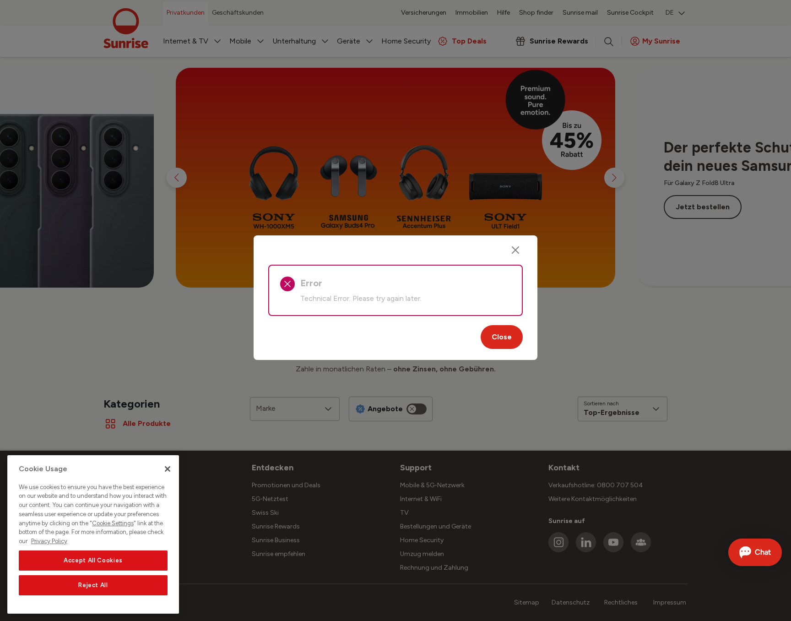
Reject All (93, 585)
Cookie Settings (113, 523)
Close (502, 336)
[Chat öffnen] (755, 552)
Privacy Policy (49, 541)
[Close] (515, 250)
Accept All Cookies (93, 560)
